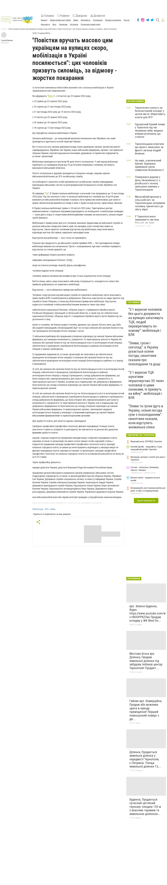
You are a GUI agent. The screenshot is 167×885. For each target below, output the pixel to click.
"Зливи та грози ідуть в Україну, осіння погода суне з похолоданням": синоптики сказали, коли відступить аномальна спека (145, 416)
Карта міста (45, 24)
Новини (64, 15)
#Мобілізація (37, 509)
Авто (54, 24)
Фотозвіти (74, 24)
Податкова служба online (90, 24)
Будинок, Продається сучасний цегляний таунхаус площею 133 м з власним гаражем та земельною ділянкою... (145, 807)
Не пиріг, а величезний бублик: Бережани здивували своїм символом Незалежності (149, 165)
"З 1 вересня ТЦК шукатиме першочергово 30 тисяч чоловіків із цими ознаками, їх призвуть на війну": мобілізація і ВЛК (146, 385)
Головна (49, 15)
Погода (126, 20)
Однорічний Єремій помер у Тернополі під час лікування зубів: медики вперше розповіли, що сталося (150, 131)
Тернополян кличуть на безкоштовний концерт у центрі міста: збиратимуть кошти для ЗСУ (150, 112)
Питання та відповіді (113, 20)
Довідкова (63, 24)
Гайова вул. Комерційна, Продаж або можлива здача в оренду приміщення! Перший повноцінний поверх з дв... (145, 710)
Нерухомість (85, 20)
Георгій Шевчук (7, 40)
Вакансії (44, 20)
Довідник (81, 15)
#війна (52, 509)
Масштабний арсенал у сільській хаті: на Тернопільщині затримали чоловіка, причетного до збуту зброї (150, 203)
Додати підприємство (146, 500)
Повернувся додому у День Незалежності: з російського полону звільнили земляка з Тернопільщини (147, 183)
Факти (51, 96)
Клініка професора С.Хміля (60, 20)
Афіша (75, 20)
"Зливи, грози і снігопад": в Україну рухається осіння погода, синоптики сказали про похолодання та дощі (144, 353)
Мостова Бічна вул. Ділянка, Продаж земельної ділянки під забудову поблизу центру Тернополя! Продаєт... (145, 661)
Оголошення (98, 20)
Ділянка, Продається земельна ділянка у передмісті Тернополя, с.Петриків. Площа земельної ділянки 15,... (145, 759)
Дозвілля (99, 15)
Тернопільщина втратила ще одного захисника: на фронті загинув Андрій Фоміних (149, 148)
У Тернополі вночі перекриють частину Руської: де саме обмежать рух (147, 221)
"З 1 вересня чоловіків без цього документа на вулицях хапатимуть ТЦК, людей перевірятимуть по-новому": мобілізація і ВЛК (145, 322)
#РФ (47, 509)
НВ (47, 193)
